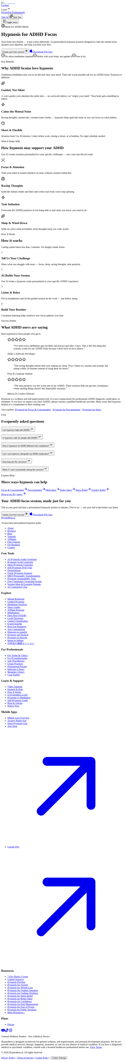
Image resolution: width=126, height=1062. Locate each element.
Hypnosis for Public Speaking (21, 1009)
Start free (17, 17)
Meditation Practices (17, 604)
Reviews (11, 531)
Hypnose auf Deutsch (17, 635)
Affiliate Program (15, 610)
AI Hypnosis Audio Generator (22, 559)
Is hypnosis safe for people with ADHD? (20, 438)
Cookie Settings (59, 1058)
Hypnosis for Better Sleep (19, 998)
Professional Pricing (17, 666)
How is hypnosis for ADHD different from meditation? (25, 446)
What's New (13, 706)
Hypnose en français (17, 637)
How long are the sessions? (14, 462)
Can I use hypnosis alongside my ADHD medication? (25, 454)
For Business (13, 544)
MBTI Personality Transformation (23, 576)
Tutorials (11, 536)
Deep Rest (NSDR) (16, 615)
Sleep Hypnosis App (17, 723)
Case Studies (13, 674)
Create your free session (13, 52)
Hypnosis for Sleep (91, 409)
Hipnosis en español (17, 632)
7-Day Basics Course (17, 976)
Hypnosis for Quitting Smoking (22, 990)
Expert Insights (14, 623)
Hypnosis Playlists (16, 982)
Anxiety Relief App (16, 720)
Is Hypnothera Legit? (17, 695)
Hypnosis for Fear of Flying (20, 1007)
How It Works (14, 692)
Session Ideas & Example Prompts (24, 584)
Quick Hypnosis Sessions (19, 573)
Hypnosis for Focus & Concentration (33, 409)
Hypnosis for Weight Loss (20, 987)
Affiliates (11, 539)
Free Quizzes (13, 542)
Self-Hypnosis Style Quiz (19, 567)
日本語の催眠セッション (20, 643)
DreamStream (14, 570)
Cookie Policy (42, 1057)
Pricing (10, 1024)
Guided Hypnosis (15, 601)
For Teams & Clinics (17, 655)
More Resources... (16, 1012)
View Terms (96, 1047)
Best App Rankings (16, 626)
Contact (11, 547)
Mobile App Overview (18, 718)
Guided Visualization (17, 621)
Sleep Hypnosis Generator (20, 565)
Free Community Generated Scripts (24, 581)
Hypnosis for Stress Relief (20, 996)
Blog (9, 533)
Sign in (4, 17)
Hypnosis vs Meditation (18, 697)
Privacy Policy (8, 1057)
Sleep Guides (13, 607)
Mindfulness (13, 612)
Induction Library (15, 669)
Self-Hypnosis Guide (17, 700)
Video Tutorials (14, 686)
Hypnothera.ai (8, 517)
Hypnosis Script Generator (20, 562)
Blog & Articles (15, 703)
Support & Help (15, 689)
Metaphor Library (16, 672)
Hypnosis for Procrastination (66, 409)
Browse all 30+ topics (11, 494)
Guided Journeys (15, 979)
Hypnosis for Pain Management (22, 1004)
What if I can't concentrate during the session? (23, 470)
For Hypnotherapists (17, 658)
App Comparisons (16, 629)
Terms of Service (25, 1057)
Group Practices (15, 663)
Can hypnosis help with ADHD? (16, 430)
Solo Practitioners (15, 661)
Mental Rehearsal (15, 599)
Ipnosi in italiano (15, 640)
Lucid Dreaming (15, 618)
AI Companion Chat (17, 587)
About (10, 528)
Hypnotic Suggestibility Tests (21, 578)
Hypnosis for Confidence (19, 1001)
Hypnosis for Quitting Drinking (22, 993)
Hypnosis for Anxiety (17, 985)
